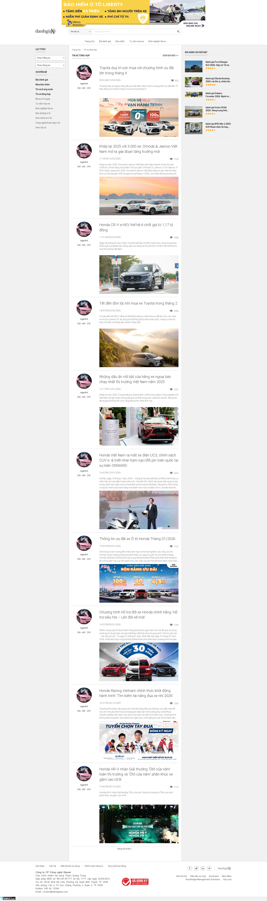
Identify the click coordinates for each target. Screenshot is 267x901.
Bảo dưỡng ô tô (43, 113)
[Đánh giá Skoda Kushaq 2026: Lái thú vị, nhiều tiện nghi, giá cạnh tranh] (193, 82)
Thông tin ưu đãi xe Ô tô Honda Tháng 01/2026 (137, 539)
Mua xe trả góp (43, 99)
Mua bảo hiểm (43, 84)
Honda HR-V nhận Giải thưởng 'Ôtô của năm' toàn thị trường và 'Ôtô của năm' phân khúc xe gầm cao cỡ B (136, 774)
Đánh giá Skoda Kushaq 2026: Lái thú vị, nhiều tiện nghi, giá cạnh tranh (218, 81)
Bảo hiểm (120, 41)
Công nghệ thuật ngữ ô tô (48, 123)
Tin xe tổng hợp (43, 94)
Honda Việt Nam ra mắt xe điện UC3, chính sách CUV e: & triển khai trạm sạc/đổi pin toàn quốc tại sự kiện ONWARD (138, 460)
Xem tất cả (41, 127)
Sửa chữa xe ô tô (44, 118)
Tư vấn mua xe (136, 41)
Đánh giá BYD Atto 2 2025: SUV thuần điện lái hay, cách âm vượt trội (218, 127)
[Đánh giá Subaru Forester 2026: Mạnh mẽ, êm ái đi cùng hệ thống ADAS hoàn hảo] (193, 94)
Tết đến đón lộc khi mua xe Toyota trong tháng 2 (138, 303)
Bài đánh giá (105, 41)
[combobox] (51, 57)
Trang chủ (89, 41)
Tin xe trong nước (44, 89)
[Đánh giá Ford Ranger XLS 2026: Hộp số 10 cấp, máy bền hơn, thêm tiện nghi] (193, 66)
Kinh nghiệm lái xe (157, 41)
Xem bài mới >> (170, 55)
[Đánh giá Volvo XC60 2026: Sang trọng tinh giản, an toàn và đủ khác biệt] (193, 112)
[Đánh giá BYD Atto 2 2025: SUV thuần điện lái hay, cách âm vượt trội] (193, 128)
